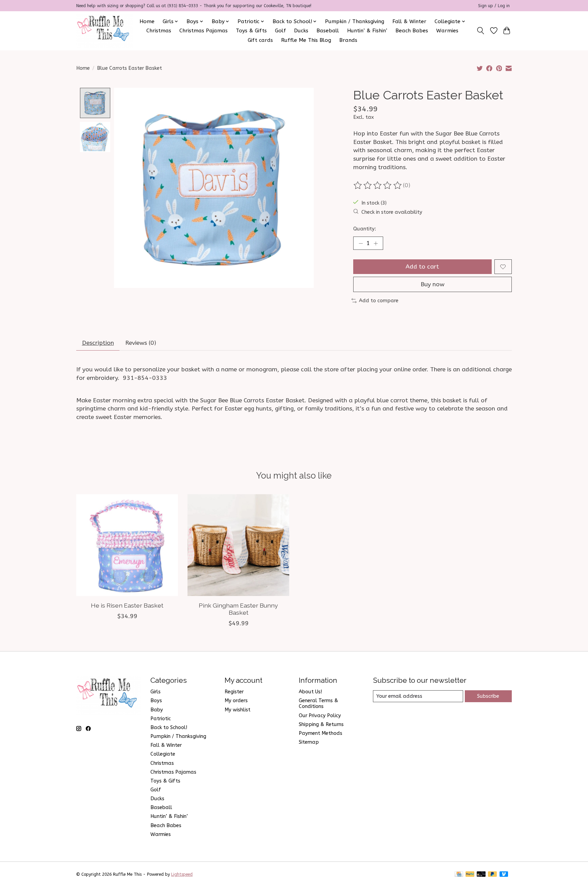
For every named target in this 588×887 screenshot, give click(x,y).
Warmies (447, 31)
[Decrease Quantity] (360, 243)
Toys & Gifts (251, 31)
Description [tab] (98, 342)
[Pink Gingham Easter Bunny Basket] (238, 545)
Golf (280, 31)
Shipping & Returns (321, 724)
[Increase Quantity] (375, 243)
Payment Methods (320, 733)
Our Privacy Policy (320, 716)
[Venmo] (504, 874)
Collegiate (162, 754)
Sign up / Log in (494, 5)
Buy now (432, 284)
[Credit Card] (459, 874)
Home (147, 21)
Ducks (301, 31)
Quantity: (364, 229)
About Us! (310, 692)
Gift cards (260, 40)
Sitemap (309, 742)
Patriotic (160, 719)
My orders (236, 701)
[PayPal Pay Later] (492, 874)
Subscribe (488, 696)
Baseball (327, 31)
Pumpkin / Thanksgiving (354, 21)
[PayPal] (470, 874)
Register (234, 692)
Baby (156, 710)
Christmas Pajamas (203, 31)
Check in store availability (391, 212)
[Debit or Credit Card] (481, 874)
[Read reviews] (378, 185)
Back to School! (168, 727)
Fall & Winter (409, 21)
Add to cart (422, 266)
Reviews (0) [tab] (140, 342)
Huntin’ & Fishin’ (367, 31)
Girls (155, 692)
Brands (348, 40)
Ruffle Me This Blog (306, 40)
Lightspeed (182, 874)
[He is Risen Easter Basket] (127, 545)
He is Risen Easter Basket (127, 605)
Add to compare (378, 301)
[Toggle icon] (481, 31)
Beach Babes (411, 31)
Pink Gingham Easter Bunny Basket (238, 609)
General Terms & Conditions (318, 703)
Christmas (158, 31)
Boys (156, 701)
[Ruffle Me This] (104, 31)
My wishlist (237, 710)
